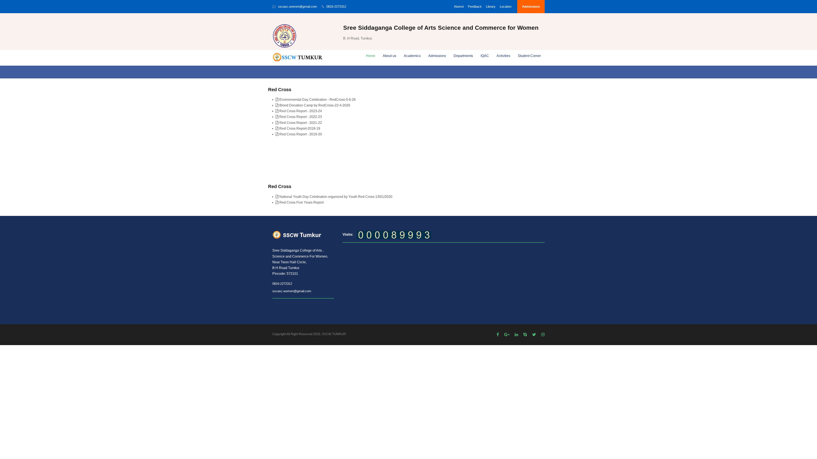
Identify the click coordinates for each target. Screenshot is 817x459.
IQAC (485, 56)
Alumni (459, 6)
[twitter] (534, 334)
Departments (463, 56)
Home (370, 56)
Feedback (475, 6)
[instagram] (543, 334)
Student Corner (529, 56)
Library (491, 6)
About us (389, 56)
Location (505, 6)
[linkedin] (517, 334)
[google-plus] (507, 334)
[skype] (525, 334)
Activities (503, 56)
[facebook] (498, 334)
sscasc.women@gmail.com (291, 291)
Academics (412, 56)
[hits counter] (394, 234)
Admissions (531, 6)
